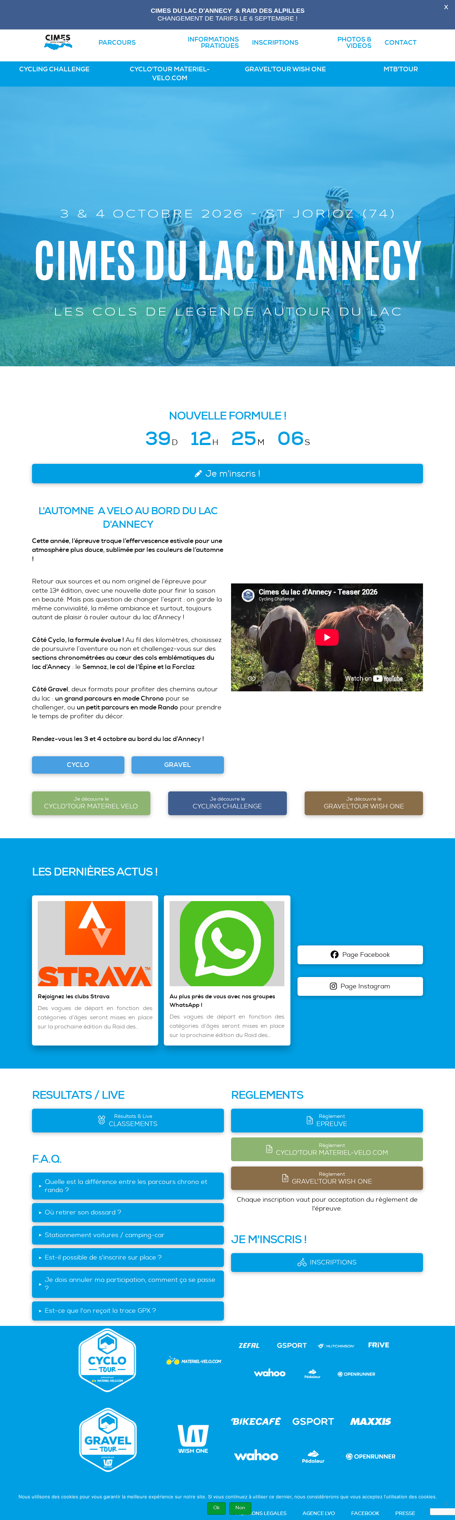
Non (240, 1508)
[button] (128, 1186)
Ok (216, 1508)
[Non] (446, 1503)
